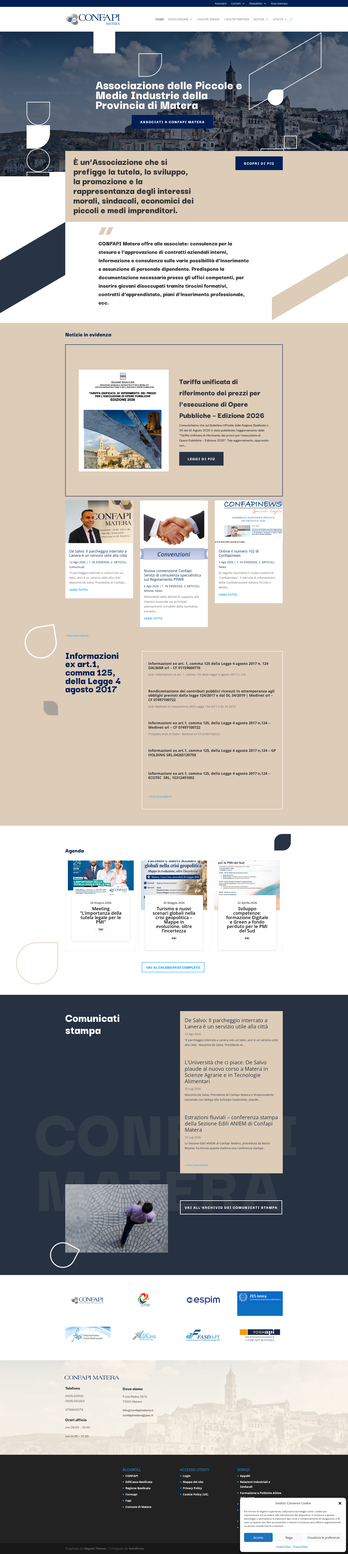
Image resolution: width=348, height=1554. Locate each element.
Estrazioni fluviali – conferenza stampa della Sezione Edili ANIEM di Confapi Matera (231, 1123)
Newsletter (255, 3)
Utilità (278, 19)
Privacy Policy (300, 1546)
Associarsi (221, 3)
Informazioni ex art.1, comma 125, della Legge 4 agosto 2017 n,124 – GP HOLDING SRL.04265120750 (212, 752)
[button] (340, 1503)
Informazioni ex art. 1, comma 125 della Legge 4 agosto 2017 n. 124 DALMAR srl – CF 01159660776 (208, 665)
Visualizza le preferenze (323, 1537)
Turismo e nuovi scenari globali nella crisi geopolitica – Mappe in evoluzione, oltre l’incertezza (174, 919)
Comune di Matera (138, 1507)
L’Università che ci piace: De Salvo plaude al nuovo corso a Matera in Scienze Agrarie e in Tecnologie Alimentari (226, 1072)
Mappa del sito (193, 1482)
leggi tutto (78, 590)
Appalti (245, 1476)
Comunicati (77, 567)
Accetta (258, 1537)
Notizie (259, 19)
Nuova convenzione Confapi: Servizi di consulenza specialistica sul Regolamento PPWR (172, 575)
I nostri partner (236, 19)
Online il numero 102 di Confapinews (239, 553)
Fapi (128, 1500)
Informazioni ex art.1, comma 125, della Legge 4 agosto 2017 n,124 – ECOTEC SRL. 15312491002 (209, 775)
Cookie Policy (283, 1546)
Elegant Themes (95, 1548)
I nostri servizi (208, 19)
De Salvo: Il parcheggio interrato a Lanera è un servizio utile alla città (98, 553)
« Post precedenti (77, 636)
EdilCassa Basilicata (138, 1482)
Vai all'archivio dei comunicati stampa (231, 1207)
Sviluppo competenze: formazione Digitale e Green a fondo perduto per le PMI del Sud (247, 919)
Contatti (236, 3)
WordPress (136, 1548)
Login (187, 1476)
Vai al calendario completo (173, 967)
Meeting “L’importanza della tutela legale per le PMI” (101, 915)
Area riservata (279, 3)
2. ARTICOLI (118, 562)
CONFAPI (131, 1476)
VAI (100, 929)
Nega (288, 1537)
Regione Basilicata (137, 1488)
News (159, 591)
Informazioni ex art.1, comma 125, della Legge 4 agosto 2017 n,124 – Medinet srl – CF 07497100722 (209, 725)
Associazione (178, 19)
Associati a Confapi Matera (172, 121)
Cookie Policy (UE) (195, 1494)
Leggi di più (201, 458)
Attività (148, 591)
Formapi (131, 1494)
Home (159, 19)
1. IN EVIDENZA (99, 562)
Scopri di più (259, 163)
